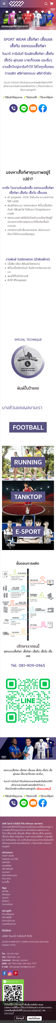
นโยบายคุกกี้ (9, 1013)
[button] (45, 3)
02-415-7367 (13, 953)
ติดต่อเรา (5, 901)
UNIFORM (6, 862)
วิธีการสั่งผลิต (7, 869)
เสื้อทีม (39, 770)
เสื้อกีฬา (33, 39)
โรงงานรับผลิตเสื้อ (21, 187)
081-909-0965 (32, 665)
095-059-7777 (29, 963)
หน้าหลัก (5, 891)
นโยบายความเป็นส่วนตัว (32, 1010)
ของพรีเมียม (7, 865)
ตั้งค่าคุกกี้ (20, 1018)
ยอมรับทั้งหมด (34, 1018)
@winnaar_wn (13, 957)
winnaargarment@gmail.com (22, 966)
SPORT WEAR (8, 855)
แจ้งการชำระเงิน (8, 920)
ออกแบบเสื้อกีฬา (11, 770)
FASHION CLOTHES (10, 859)
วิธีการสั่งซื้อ (7, 917)
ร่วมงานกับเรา (7, 904)
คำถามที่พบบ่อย (8, 914)
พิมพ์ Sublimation (9, 875)
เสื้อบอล (31, 770)
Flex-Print (6, 878)
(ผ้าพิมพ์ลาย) (42, 259)
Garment (6, 872)
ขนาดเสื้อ (5, 882)
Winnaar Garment (20, 960)
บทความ (5, 897)
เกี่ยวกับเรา (6, 894)
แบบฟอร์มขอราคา (9, 924)
